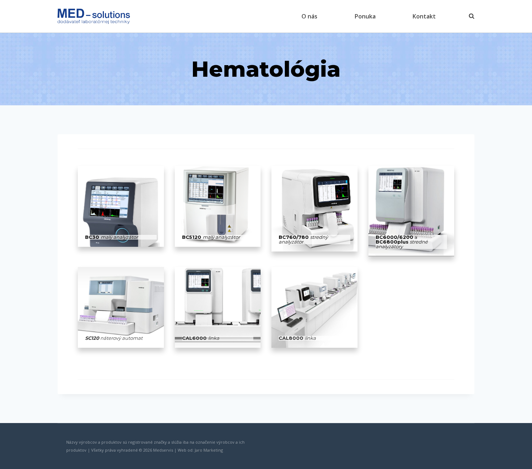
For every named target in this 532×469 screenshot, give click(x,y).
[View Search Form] (467, 16)
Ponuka (365, 16)
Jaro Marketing (209, 450)
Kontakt (424, 16)
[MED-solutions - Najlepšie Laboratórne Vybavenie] (94, 16)
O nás (309, 16)
